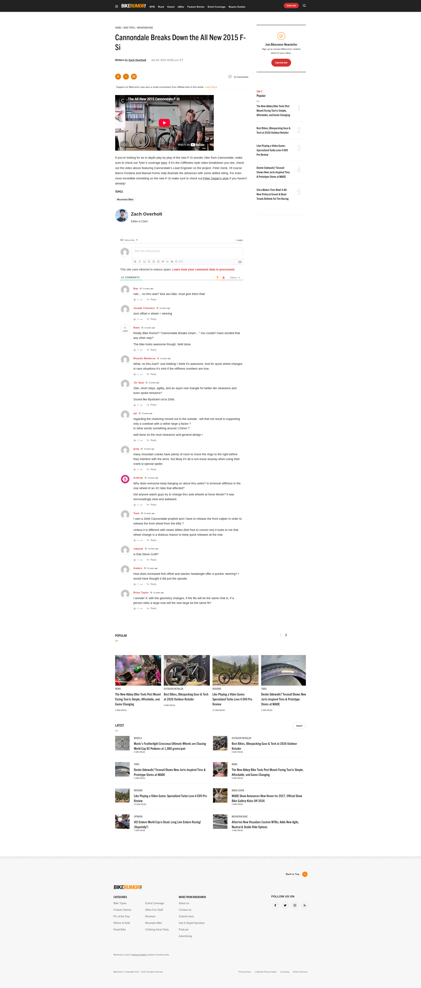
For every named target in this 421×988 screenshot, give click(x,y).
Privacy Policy (172, 525)
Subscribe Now (210, 514)
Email (168, 481)
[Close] (259, 456)
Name (168, 496)
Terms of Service (192, 525)
